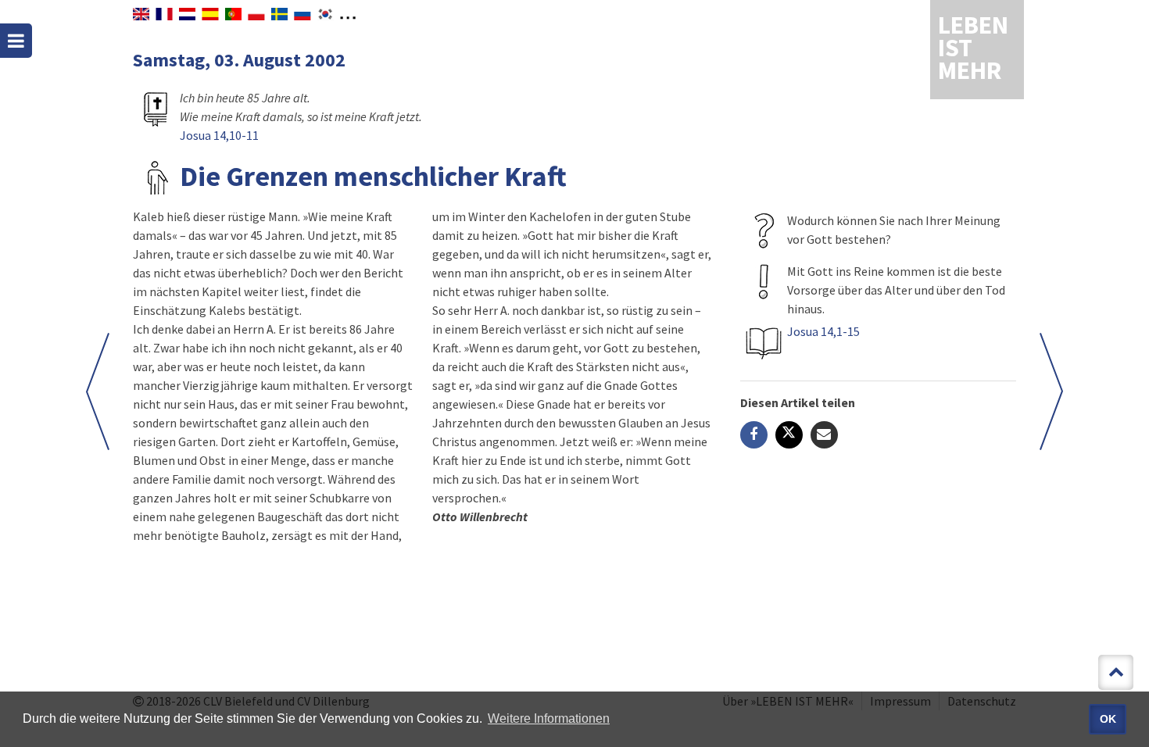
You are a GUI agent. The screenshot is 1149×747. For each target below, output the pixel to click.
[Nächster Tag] (1051, 391)
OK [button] (1108, 719)
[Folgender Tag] (97, 391)
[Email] (824, 435)
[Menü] (16, 40)
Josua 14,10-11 (219, 135)
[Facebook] (754, 435)
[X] (789, 435)
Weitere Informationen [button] (549, 718)
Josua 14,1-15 (823, 331)
